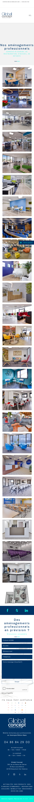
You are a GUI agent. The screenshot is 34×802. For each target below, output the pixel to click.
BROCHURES (27, 788)
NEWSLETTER (16, 788)
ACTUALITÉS (8, 784)
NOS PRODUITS (20, 784)
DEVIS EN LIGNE (17, 791)
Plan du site (18, 798)
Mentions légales (7, 798)
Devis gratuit (28, 242)
